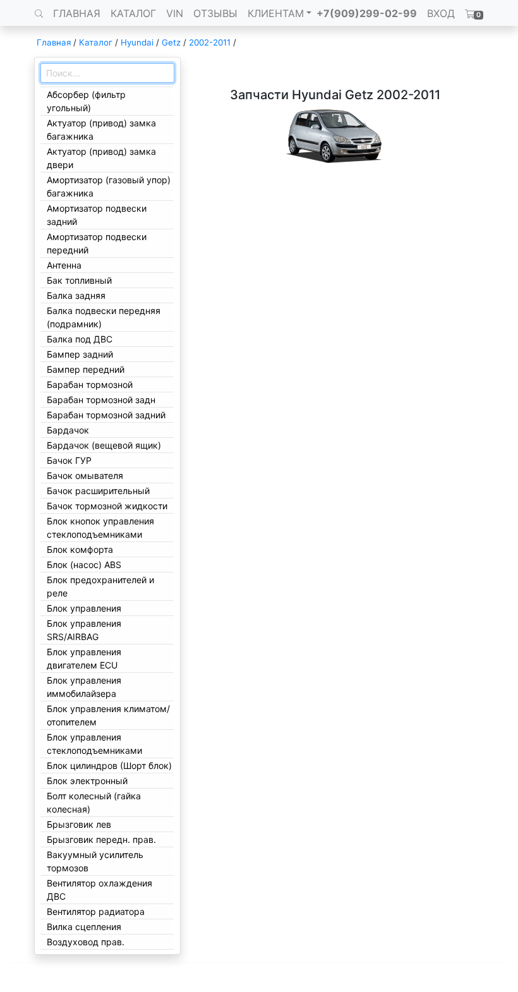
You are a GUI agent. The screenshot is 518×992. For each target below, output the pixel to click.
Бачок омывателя (85, 475)
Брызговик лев (79, 824)
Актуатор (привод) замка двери (101, 158)
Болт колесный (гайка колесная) (94, 802)
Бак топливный (79, 280)
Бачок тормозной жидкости (107, 505)
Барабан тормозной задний (106, 414)
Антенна (64, 265)
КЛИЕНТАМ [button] (276, 13)
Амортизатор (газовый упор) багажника (109, 186)
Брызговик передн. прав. (101, 839)
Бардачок (68, 430)
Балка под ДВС (79, 339)
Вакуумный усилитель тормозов (95, 861)
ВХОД (441, 13)
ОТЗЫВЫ (215, 13)
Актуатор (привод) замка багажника (101, 130)
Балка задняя (76, 295)
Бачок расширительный (98, 490)
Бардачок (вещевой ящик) (104, 445)
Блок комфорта (80, 549)
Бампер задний (80, 354)
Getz (171, 42)
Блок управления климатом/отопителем (108, 715)
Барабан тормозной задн (101, 399)
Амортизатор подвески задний (97, 215)
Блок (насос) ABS (84, 564)
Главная (54, 42)
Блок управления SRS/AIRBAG (84, 630)
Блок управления (84, 608)
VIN (174, 13)
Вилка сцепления (84, 926)
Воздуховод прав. (85, 941)
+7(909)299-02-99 (366, 13)
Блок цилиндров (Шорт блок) (109, 765)
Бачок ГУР (69, 460)
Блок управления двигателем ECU (84, 658)
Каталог (95, 42)
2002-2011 (210, 42)
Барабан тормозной (90, 384)
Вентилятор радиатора (96, 911)
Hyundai (137, 42)
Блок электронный (87, 780)
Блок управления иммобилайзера (84, 687)
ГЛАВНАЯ (76, 13)
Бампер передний (85, 369)
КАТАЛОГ (133, 13)
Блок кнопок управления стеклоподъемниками (100, 528)
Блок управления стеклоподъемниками (94, 744)
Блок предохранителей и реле (100, 586)
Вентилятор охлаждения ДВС (99, 890)
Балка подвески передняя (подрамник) (103, 317)
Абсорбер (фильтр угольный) (86, 101)
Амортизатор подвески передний (97, 243)
